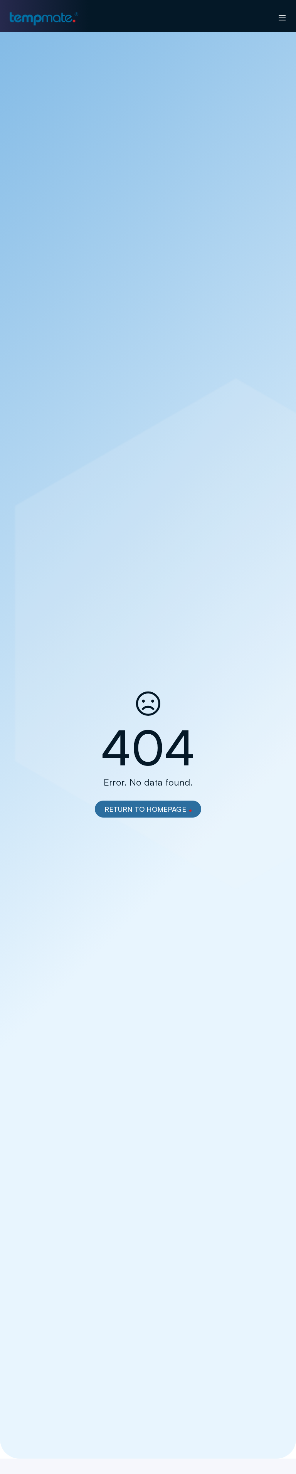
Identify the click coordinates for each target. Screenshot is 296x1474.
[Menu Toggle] (282, 18)
